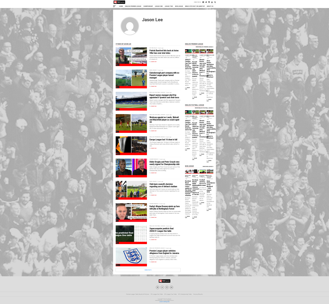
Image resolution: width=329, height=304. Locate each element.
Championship (148, 6)
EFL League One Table (157, 294)
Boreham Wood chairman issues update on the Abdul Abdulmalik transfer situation (188, 188)
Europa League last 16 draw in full (163, 139)
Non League (179, 6)
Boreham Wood (188, 176)
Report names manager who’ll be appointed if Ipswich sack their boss (164, 96)
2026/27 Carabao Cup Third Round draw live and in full (188, 64)
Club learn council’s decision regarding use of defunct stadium (163, 185)
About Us (210, 6)
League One (159, 6)
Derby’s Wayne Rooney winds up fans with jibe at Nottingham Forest (165, 207)
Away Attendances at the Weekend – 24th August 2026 (210, 186)
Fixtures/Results (198, 294)
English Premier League (133, 6)
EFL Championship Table (185, 294)
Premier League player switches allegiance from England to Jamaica (164, 252)
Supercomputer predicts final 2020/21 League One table (161, 229)
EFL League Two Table (170, 294)
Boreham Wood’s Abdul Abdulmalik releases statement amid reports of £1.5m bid (195, 187)
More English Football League (204, 108)
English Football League (157, 92)
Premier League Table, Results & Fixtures (137, 294)
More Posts (148, 270)
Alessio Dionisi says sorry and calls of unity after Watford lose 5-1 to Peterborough (202, 68)
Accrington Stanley (203, 176)
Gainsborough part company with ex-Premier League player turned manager (165, 75)
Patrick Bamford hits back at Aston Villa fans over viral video (164, 51)
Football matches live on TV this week (202, 182)
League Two (169, 6)
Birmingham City (210, 55)
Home (121, 6)
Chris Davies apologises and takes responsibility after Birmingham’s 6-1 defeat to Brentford (210, 69)
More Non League (208, 166)
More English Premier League (204, 47)
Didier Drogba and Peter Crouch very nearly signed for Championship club (164, 163)
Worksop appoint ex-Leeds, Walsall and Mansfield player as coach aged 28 (164, 119)
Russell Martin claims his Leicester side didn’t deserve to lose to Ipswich (195, 69)
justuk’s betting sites (165, 301)
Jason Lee (153, 61)
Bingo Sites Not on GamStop (195, 6)
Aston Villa (153, 48)
